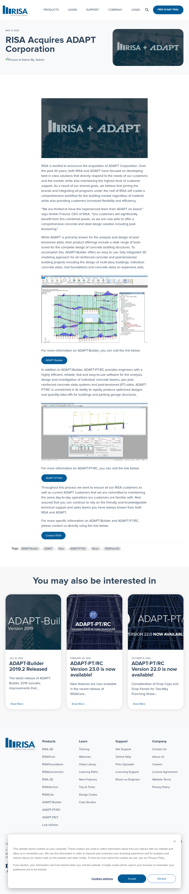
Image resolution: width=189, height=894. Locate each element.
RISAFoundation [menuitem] (52, 764)
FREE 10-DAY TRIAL (168, 9)
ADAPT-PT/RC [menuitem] (51, 809)
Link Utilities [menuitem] (50, 824)
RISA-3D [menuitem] (47, 749)
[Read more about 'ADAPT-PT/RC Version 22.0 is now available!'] (155, 622)
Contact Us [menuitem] (159, 749)
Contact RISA (53, 535)
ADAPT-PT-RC (78, 548)
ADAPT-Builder (54, 360)
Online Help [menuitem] (123, 756)
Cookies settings (102, 878)
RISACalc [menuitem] (48, 794)
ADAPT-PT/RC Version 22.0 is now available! (154, 669)
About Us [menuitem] (158, 756)
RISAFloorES (112, 548)
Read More (17, 704)
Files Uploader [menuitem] (125, 764)
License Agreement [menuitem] (165, 771)
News (95, 548)
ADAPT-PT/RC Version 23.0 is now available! (93, 669)
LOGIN (135, 9)
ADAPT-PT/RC (54, 478)
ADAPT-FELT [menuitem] (50, 817)
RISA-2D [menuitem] (47, 779)
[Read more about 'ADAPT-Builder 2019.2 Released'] (33, 622)
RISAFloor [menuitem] (48, 756)
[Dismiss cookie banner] (174, 842)
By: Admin (37, 59)
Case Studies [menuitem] (87, 802)
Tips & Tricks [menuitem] (87, 787)
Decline (161, 878)
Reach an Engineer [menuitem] (128, 779)
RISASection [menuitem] (50, 787)
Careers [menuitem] (157, 764)
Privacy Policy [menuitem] (161, 787)
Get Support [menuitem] (123, 749)
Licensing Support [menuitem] (127, 771)
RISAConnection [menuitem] (53, 771)
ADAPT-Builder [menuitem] (51, 802)
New (61, 548)
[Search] (147, 10)
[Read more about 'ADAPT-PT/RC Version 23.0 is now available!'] (94, 622)
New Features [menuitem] (88, 779)
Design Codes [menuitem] (88, 794)
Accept (132, 878)
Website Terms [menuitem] (161, 779)
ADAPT (48, 548)
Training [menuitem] (84, 749)
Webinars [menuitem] (85, 756)
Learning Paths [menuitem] (88, 771)
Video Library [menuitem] (87, 764)
